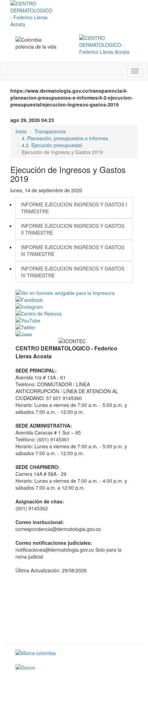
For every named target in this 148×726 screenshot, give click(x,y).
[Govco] (74, 667)
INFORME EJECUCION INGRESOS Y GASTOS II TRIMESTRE (72, 229)
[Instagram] (74, 306)
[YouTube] (74, 320)
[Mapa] (74, 608)
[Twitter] (74, 327)
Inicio (21, 131)
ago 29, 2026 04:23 (32, 119)
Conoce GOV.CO (114, 682)
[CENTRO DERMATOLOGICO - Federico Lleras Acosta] (106, 44)
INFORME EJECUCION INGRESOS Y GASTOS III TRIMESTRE (72, 250)
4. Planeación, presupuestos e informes (65, 138)
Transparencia (50, 131)
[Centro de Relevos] (74, 313)
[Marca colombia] (74, 653)
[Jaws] (74, 334)
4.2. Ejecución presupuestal (52, 145)
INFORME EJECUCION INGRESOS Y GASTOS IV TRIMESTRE (72, 272)
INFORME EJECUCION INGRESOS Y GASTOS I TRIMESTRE (74, 208)
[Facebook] (74, 299)
